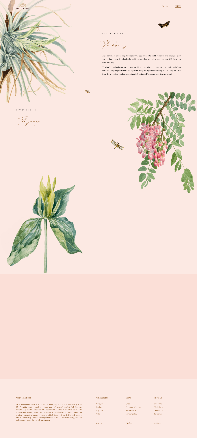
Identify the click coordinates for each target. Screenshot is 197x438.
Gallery (157, 423)
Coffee (129, 423)
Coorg (99, 423)
